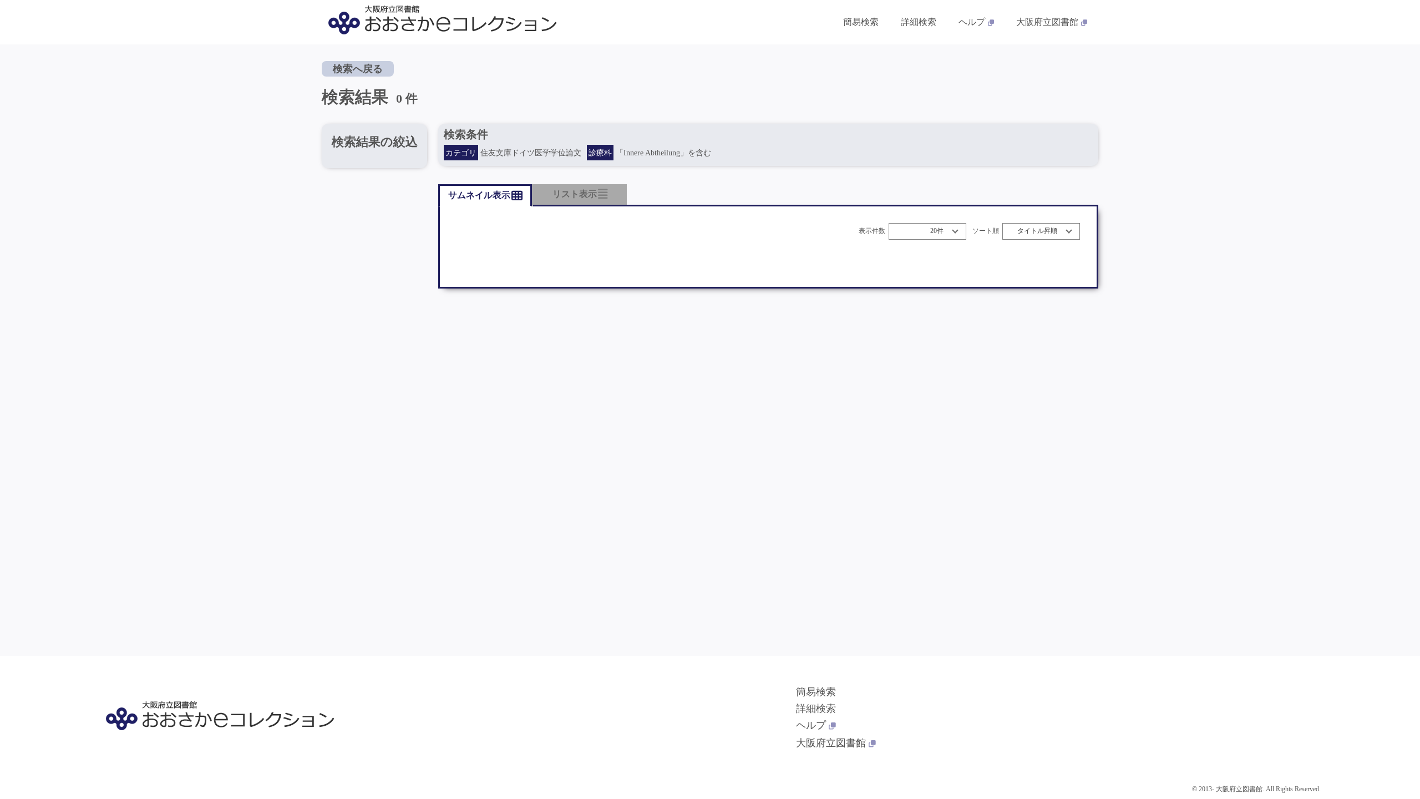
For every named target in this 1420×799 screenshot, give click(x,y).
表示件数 (872, 231)
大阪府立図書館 (1047, 22)
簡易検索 (861, 22)
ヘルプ (971, 22)
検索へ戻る (358, 68)
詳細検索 (918, 22)
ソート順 (985, 231)
